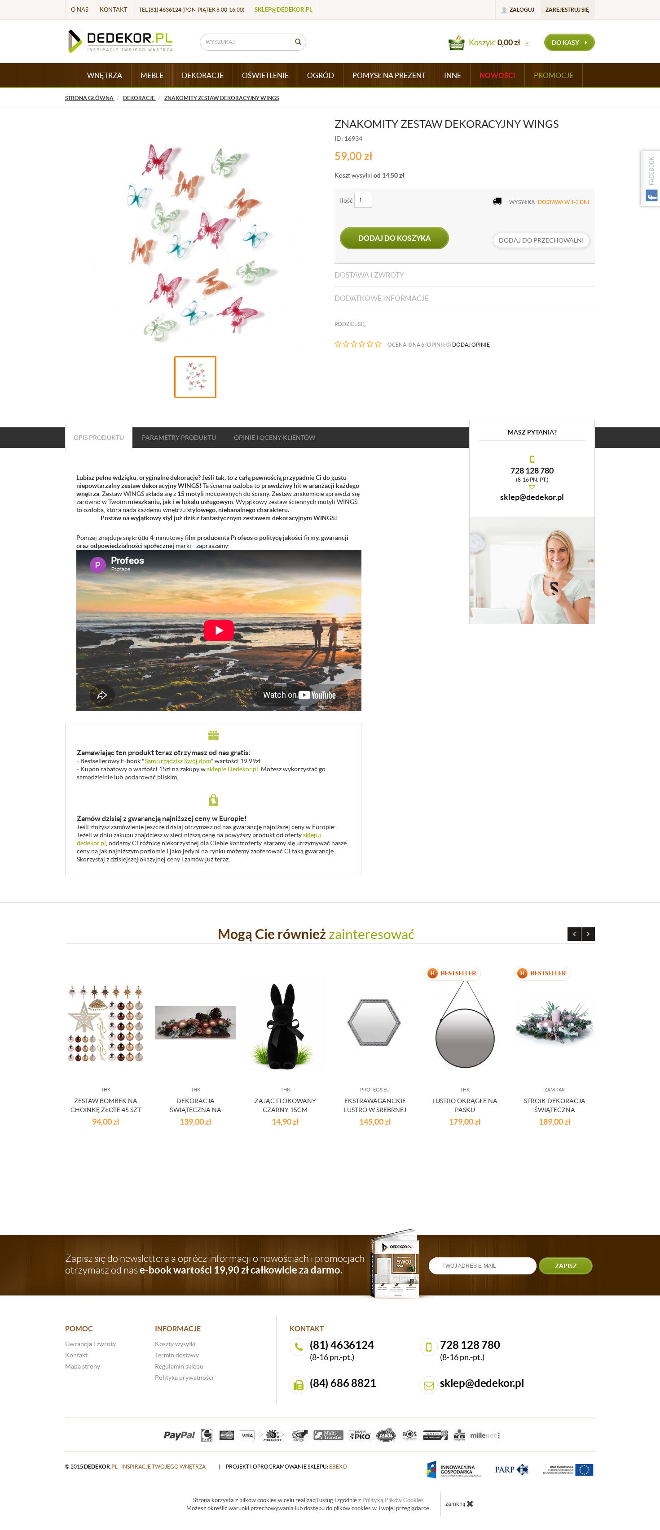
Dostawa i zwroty (369, 275)
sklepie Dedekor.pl (232, 769)
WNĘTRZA (104, 75)
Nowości (497, 75)
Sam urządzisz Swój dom (178, 761)
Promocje (553, 75)
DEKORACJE (203, 75)
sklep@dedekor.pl (283, 9)
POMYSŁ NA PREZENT (389, 75)
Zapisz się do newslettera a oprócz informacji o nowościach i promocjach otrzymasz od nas (215, 1264)
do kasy (566, 42)
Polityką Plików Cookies (393, 1500)
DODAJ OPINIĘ (471, 345)
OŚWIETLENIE (265, 75)
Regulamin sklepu (179, 1366)
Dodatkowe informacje (381, 298)
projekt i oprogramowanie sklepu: (286, 1466)
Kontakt (114, 9)
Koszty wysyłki (175, 1343)
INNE (452, 75)
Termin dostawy (177, 1355)
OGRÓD (320, 75)
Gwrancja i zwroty (90, 1343)
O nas (79, 9)
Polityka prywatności (184, 1377)
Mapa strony (82, 1366)
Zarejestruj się (567, 10)
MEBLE (152, 75)
